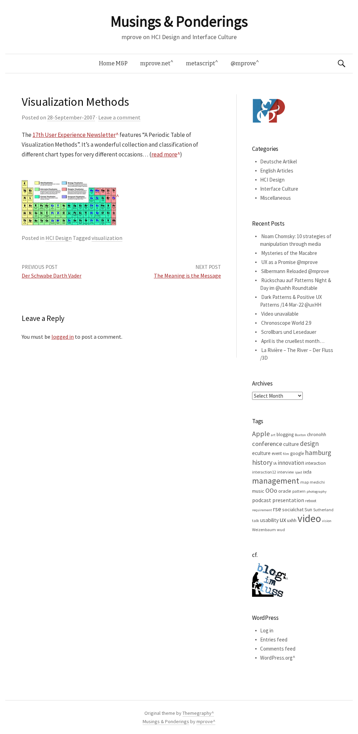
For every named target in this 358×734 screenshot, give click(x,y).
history (262, 462)
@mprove (243, 63)
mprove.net (155, 63)
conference (267, 444)
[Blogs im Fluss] (270, 579)
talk (255, 520)
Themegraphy (197, 713)
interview (285, 472)
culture (291, 444)
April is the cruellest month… (292, 341)
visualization (107, 237)
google (297, 453)
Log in (266, 630)
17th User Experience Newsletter (74, 135)
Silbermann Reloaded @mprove (295, 271)
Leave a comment (119, 117)
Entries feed (273, 639)
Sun (308, 509)
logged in (62, 336)
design (309, 443)
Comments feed (277, 648)
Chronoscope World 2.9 (286, 323)
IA (275, 463)
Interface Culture (279, 188)
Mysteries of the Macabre (289, 253)
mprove (204, 721)
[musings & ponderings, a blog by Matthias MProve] (269, 110)
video (309, 518)
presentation (288, 500)
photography (317, 491)
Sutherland (323, 509)
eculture (261, 453)
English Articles (276, 170)
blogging (285, 435)
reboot (310, 500)
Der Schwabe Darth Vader (51, 275)
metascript (200, 63)
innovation (291, 463)
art (273, 435)
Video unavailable (280, 313)
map (304, 482)
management (275, 481)
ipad (298, 472)
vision (326, 521)
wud (281, 529)
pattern (299, 491)
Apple (261, 433)
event (277, 453)
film (286, 454)
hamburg (318, 452)
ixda (307, 472)
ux (283, 519)
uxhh (291, 520)
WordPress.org (276, 657)
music (258, 491)
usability (269, 520)
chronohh (316, 434)
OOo (271, 490)
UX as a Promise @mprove (289, 262)
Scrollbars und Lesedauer (288, 332)
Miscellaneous (275, 197)
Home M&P (113, 63)
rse (277, 509)
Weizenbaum (264, 529)
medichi (317, 482)
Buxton (300, 435)
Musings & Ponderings (179, 21)
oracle (284, 491)
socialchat (292, 509)
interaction (315, 463)
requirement (262, 510)
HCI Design (58, 237)
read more (164, 154)
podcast (261, 500)
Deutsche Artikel (278, 161)
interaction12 (264, 472)
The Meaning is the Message (187, 275)
